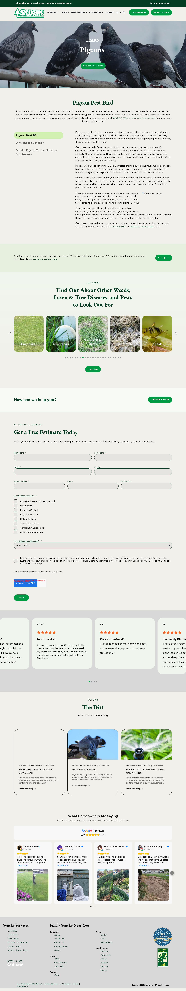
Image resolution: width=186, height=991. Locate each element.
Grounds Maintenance (17, 942)
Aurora (57, 935)
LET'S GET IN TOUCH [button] (160, 400)
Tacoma (104, 966)
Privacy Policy (22, 986)
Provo (103, 939)
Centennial (59, 942)
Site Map (76, 984)
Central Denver (61, 946)
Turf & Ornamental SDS (45, 984)
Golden (57, 950)
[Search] (124, 12)
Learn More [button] (93, 369)
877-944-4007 (162, 3)
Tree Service (13, 935)
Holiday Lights (14, 946)
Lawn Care (12, 931)
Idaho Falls (59, 966)
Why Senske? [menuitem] (78, 12)
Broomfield (59, 939)
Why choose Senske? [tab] (30, 142)
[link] (29, 334)
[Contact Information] (117, 12)
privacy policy (51, 572)
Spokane (104, 962)
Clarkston (105, 951)
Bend (56, 975)
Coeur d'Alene (60, 962)
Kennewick (105, 955)
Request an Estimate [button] (93, 66)
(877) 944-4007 (120, 118)
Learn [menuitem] (64, 12)
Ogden (104, 935)
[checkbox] (93, 517)
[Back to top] (181, 986)
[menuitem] (52, 12)
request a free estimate (143, 118)
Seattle (104, 959)
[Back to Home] (29, 13)
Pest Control (13, 939)
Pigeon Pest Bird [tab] (27, 135)
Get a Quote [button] (163, 258)
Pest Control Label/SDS (26, 984)
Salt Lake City (107, 942)
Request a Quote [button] (161, 12)
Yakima (104, 970)
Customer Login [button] (138, 12)
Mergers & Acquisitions (18, 950)
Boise (56, 959)
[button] (65, 357)
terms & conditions (29, 572)
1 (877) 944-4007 (14, 961)
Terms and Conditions (62, 984)
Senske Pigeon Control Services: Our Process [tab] (37, 152)
